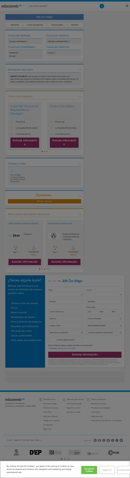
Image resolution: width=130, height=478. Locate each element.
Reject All (107, 470)
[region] (65, 469)
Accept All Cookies (89, 470)
